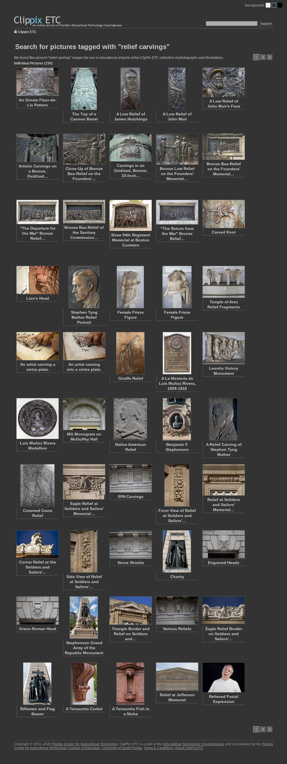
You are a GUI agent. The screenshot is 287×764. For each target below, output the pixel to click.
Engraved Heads (223, 562)
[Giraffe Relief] (130, 353)
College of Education (84, 748)
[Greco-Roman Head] (37, 610)
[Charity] (177, 551)
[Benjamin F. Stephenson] (177, 419)
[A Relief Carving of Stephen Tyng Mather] (223, 419)
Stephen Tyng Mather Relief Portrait (84, 317)
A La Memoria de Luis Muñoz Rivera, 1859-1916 (177, 383)
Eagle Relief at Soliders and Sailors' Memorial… (84, 508)
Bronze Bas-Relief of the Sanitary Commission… (84, 232)
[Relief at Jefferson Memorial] (177, 676)
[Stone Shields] (130, 544)
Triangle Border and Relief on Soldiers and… (131, 633)
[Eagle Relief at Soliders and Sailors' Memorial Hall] (84, 482)
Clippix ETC (27, 31)
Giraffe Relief (130, 378)
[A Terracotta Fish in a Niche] (130, 683)
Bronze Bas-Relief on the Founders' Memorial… (224, 169)
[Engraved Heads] (223, 544)
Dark (279, 5)
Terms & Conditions (158, 748)
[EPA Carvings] (130, 478)
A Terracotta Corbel (84, 709)
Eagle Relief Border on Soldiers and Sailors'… (223, 633)
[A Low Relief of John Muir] (177, 88)
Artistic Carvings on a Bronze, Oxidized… (37, 171)
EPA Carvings (131, 496)
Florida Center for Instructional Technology (84, 744)
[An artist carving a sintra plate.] (37, 346)
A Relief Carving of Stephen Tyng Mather (224, 449)
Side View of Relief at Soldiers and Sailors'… (84, 581)
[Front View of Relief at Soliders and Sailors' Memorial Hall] (177, 485)
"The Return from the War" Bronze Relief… (177, 233)
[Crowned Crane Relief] (37, 485)
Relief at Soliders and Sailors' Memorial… (223, 504)
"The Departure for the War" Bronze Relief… (37, 233)
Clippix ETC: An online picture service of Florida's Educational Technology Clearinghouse (68, 21)
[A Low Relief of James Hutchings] (130, 88)
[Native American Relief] (130, 419)
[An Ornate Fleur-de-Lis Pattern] (37, 81)
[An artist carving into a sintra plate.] (84, 346)
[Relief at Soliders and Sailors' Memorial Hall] (223, 480)
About (189, 748)
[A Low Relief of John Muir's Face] (223, 82)
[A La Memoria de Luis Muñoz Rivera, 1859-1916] (177, 353)
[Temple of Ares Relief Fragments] (223, 282)
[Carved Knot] (223, 214)
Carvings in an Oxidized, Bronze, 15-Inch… (130, 170)
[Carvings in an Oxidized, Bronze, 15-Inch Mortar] (130, 148)
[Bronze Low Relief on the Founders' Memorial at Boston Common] (177, 149)
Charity (177, 576)
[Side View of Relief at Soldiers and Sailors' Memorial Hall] (84, 551)
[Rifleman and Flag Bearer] (37, 683)
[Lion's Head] (37, 280)
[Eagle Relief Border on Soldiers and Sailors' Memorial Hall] (223, 610)
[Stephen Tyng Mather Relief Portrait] (84, 287)
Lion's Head (37, 298)
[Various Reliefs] (177, 610)
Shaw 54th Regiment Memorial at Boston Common (130, 240)
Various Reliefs (177, 628)
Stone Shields (130, 562)
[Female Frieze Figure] (130, 287)
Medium (274, 5)
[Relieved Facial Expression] (223, 677)
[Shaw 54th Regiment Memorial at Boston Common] (130, 215)
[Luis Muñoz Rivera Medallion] (37, 418)
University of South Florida (122, 748)
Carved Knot (224, 232)
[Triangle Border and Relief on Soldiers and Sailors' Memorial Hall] (130, 610)
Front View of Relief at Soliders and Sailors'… (177, 515)
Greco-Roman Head (37, 628)
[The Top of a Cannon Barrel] (84, 88)
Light (268, 5)
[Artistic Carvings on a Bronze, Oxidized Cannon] (37, 148)
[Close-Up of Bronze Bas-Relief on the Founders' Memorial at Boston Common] (84, 149)
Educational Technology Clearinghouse (193, 744)
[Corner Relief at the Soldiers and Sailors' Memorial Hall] (37, 544)
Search (266, 24)
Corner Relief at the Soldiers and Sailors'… (37, 567)
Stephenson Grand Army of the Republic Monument (84, 647)
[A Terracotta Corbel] (84, 683)
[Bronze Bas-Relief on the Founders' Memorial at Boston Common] (223, 147)
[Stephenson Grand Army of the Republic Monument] (84, 617)
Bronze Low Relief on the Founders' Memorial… (177, 173)
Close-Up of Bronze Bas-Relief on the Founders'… (84, 173)
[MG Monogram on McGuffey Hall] (84, 414)
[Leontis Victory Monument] (223, 348)
